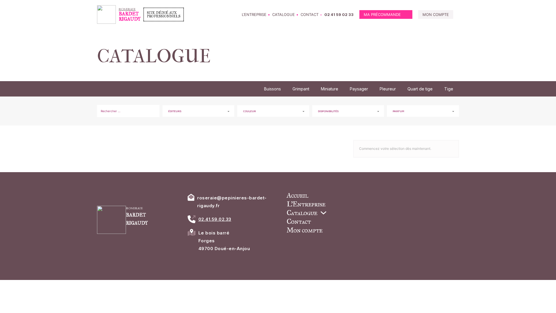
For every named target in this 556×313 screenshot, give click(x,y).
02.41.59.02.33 (214, 219)
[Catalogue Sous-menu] (323, 212)
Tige (448, 88)
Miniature (329, 88)
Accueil (297, 195)
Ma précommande (382, 14)
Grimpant (300, 88)
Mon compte (436, 14)
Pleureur (388, 88)
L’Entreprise (254, 14)
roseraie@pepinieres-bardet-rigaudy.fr (232, 201)
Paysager (359, 88)
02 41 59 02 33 (339, 14)
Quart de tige (420, 88)
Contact (310, 14)
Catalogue (283, 14)
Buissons (272, 88)
